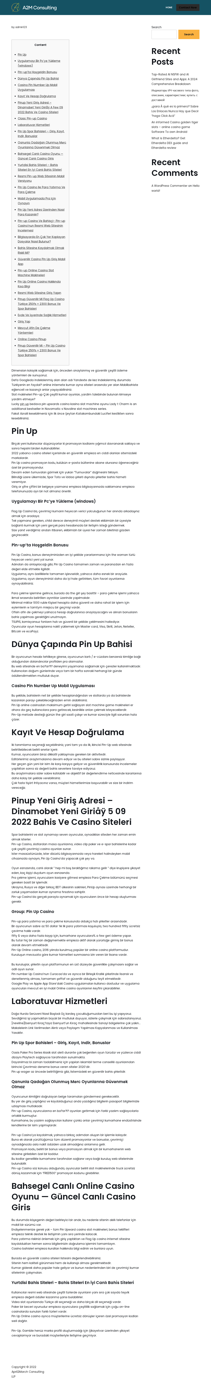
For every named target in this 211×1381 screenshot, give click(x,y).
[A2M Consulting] (35, 7)
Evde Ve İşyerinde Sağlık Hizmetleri (42, 315)
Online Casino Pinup (32, 339)
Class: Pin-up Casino (32, 118)
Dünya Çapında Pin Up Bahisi (38, 79)
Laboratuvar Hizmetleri (34, 125)
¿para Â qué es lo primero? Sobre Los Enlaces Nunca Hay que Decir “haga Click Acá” (175, 111)
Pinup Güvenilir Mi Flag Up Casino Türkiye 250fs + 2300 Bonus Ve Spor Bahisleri (41, 304)
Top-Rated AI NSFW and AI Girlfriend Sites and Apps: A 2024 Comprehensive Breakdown (174, 79)
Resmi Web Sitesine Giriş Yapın (39, 293)
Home (169, 7)
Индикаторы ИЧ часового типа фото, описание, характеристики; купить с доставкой (175, 95)
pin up (24, 404)
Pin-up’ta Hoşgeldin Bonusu (37, 72)
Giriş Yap (24, 322)
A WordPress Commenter (169, 186)
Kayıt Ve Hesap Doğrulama (37, 96)
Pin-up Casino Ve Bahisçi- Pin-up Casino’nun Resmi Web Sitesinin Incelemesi (41, 225)
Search (156, 27)
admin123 (21, 27)
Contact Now (188, 7)
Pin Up (22, 55)
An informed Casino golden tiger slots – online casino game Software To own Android (174, 127)
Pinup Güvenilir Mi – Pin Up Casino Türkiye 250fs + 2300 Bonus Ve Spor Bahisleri (41, 350)
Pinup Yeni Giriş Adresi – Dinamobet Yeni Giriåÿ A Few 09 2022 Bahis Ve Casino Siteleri (40, 107)
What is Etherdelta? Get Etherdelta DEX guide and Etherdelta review (169, 143)
